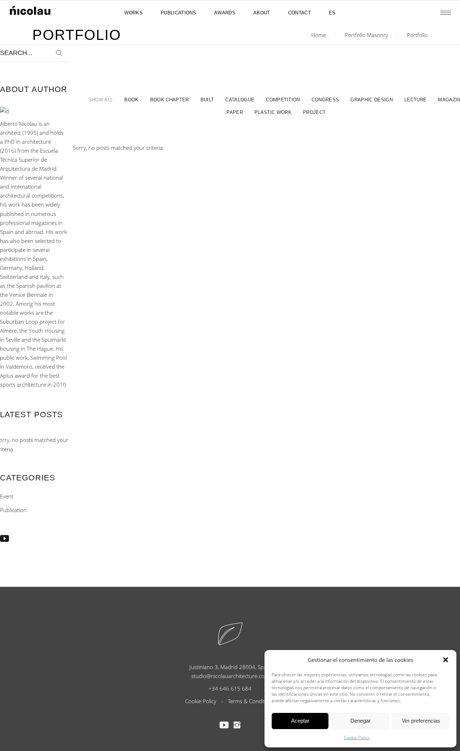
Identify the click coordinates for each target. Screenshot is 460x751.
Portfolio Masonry (366, 34)
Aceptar (300, 721)
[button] (445, 659)
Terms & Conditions (251, 701)
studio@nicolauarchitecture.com (230, 675)
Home (318, 34)
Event (6, 496)
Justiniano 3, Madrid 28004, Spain (230, 667)
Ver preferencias (421, 721)
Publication (13, 509)
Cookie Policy (357, 737)
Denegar (360, 721)
